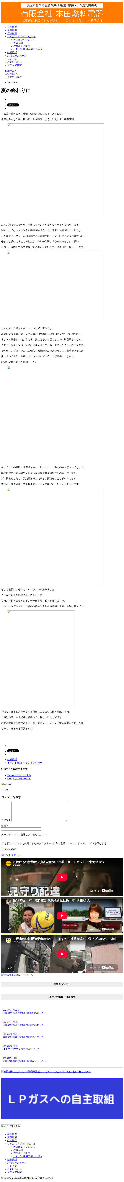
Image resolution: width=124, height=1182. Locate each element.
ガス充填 (18, 43)
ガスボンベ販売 (21, 46)
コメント (6, 820)
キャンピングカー (32, 762)
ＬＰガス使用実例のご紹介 (27, 49)
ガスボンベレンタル (24, 39)
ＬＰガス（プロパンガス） (21, 36)
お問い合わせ (14, 62)
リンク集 (12, 58)
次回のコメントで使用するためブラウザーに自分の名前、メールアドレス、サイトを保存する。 (57, 843)
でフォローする (19, 775)
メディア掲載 (14, 65)
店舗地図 (12, 30)
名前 (3, 825)
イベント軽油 (14, 762)
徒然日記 (12, 52)
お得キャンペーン (17, 55)
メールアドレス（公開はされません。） (23, 834)
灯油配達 (12, 33)
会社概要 (12, 27)
